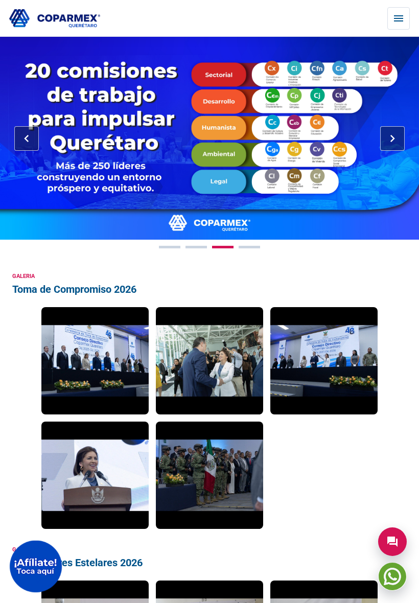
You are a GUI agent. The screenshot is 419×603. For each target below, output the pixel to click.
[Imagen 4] (249, 247)
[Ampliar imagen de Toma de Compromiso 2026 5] (209, 475)
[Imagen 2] (196, 247)
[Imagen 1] (169, 247)
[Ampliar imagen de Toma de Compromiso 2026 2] (209, 360)
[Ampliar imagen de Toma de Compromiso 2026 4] (95, 475)
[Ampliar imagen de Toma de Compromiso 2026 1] (95, 360)
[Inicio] (54, 18)
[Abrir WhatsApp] (392, 576)
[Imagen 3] (223, 247)
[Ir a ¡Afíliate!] (35, 566)
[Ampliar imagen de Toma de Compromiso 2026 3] (324, 360)
